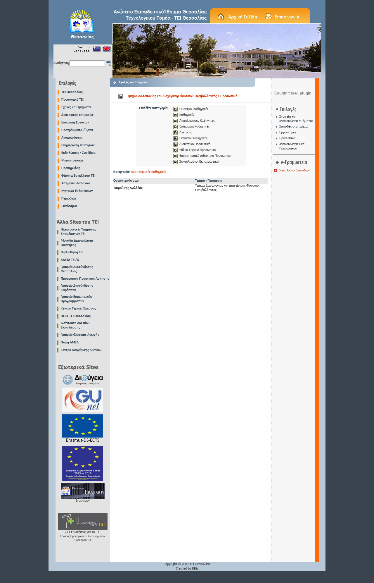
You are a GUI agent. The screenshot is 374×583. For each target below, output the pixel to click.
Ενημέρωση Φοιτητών (78, 145)
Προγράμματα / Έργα (77, 130)
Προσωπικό (287, 138)
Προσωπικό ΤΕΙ (72, 100)
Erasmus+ (83, 501)
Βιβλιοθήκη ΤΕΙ (72, 252)
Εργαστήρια (287, 132)
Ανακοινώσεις (71, 138)
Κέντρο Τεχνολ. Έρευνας (78, 308)
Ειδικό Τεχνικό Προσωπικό (197, 150)
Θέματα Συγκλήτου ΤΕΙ (78, 176)
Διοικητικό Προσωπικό (194, 144)
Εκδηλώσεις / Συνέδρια (78, 153)
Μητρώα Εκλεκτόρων (77, 191)
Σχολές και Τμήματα (76, 107)
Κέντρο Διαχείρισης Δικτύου (81, 350)
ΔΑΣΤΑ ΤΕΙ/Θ (70, 260)
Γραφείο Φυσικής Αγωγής (80, 335)
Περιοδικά (68, 198)
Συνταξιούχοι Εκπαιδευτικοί (199, 162)
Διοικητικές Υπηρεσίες (77, 115)
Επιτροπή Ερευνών (75, 122)
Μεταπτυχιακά (72, 160)
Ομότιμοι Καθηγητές (193, 109)
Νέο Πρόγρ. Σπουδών (294, 170)
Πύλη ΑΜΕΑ (70, 342)
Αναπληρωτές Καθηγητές (197, 121)
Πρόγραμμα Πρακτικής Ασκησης (85, 279)
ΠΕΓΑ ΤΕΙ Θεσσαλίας (76, 316)
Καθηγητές (186, 115)
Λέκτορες (185, 132)
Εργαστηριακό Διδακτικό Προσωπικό (205, 156)
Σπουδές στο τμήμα (293, 126)
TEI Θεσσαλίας (72, 92)
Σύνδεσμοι (69, 206)
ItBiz (195, 568)
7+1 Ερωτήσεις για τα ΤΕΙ (82, 536)
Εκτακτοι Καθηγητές (193, 138)
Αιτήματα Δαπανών (76, 183)
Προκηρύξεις (70, 168)
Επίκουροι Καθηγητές (194, 126)
